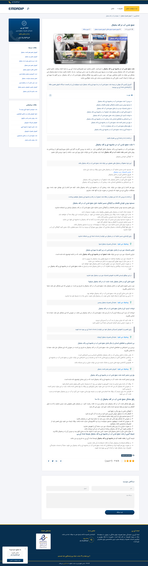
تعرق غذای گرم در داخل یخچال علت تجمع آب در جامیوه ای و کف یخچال (108, 112)
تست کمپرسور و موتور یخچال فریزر (28, 74)
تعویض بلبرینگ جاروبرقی (30, 123)
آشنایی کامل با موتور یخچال (30, 70)
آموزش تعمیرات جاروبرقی (31, 131)
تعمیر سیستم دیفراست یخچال (29, 78)
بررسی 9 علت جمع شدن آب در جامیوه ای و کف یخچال (114, 101)
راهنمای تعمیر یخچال (126, 455)
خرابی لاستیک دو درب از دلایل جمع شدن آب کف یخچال (113, 108)
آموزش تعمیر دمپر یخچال (30, 65)
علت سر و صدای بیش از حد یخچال (28, 61)
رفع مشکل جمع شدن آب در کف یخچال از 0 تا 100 (115, 126)
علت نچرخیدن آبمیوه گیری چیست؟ (28, 109)
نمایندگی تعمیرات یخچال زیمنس (107, 302)
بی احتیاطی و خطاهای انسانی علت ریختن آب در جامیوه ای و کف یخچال (108, 119)
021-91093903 (84, 541)
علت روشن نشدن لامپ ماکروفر (29, 118)
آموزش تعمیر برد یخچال (31, 57)
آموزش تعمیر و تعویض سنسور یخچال (27, 87)
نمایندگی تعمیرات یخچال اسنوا (107, 244)
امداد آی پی (136, 16)
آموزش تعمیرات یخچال (126, 16)
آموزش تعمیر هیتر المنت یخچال (107, 369)
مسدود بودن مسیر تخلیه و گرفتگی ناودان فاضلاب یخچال (113, 105)
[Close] (25, 549)
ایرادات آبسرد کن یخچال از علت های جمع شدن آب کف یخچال (111, 115)
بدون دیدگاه (86, 29)
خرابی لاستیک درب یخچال (122, 172)
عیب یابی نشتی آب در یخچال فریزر (28, 83)
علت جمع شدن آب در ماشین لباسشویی (27, 136)
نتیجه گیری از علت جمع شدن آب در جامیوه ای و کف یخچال (112, 129)
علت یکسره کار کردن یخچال (30, 91)
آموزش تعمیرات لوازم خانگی (112, 29)
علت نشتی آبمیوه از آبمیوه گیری (29, 127)
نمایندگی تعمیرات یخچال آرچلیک (106, 337)
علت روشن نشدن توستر (31, 140)
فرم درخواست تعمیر (15, 560)
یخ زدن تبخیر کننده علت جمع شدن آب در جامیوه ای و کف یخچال (110, 122)
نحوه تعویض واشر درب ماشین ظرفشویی (27, 114)
